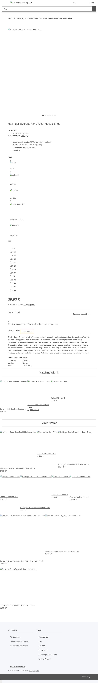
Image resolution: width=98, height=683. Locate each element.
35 (13, 290)
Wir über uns (15, 637)
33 (13, 283)
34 (13, 287)
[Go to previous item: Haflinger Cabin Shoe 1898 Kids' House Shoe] (74, 18)
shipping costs (29, 305)
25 (13, 255)
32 (13, 280)
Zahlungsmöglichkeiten (19, 641)
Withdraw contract (17, 667)
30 (13, 273)
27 (13, 262)
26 (13, 259)
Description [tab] (27, 331)
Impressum (43, 650)
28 (13, 266)
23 (13, 248)
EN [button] (74, 2)
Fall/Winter (27, 366)
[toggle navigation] (5, 3)
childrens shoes (22, 133)
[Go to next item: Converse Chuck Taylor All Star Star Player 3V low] (78, 18)
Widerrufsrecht (44, 659)
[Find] (94, 9)
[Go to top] (1, 681)
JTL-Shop (93, 677)
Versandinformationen (19, 646)
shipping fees (34, 670)
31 (13, 276)
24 (13, 252)
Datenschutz (43, 637)
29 (13, 269)
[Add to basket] (10, 26)
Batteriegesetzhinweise (47, 655)
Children (26, 360)
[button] (81, 2)
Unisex (25, 363)
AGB (40, 641)
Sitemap (41, 646)
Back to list (12, 18)
